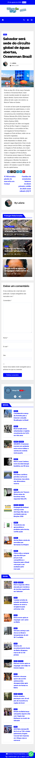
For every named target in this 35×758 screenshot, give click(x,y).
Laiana (14, 63)
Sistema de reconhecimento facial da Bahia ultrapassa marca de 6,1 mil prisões (22, 650)
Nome (5, 338)
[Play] (15, 396)
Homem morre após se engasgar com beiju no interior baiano (22, 666)
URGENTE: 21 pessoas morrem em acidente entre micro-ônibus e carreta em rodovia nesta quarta (21, 448)
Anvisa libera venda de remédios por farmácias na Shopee (22, 542)
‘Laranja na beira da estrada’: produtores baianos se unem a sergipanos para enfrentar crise (21, 604)
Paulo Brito (20, 234)
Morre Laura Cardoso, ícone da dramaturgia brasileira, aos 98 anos (21, 464)
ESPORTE (11, 226)
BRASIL (16, 411)
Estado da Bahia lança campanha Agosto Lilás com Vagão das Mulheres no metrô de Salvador (22, 716)
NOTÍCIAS (21, 441)
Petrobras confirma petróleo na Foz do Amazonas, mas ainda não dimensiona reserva (21, 479)
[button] (24, 20)
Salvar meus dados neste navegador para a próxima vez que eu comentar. (17, 368)
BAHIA (5, 34)
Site (4, 355)
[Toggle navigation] (32, 20)
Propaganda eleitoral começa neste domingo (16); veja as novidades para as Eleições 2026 (21, 512)
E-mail (5, 346)
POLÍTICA (21, 505)
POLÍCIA (20, 693)
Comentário (7, 300)
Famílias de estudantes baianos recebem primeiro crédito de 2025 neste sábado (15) (24, 184)
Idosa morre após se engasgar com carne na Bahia (17, 270)
